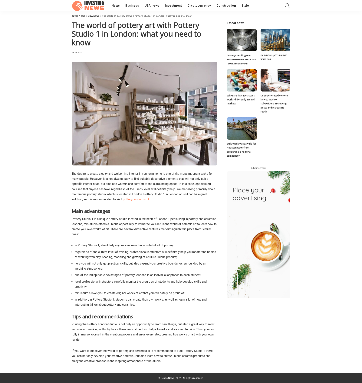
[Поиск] (287, 5)
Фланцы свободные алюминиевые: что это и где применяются (241, 59)
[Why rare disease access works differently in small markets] (242, 80)
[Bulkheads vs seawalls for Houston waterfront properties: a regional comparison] (242, 128)
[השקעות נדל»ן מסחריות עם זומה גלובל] (275, 40)
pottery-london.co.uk (136, 199)
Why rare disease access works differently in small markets (241, 99)
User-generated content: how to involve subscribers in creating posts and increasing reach (274, 103)
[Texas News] (89, 5)
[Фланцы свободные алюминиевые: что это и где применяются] (242, 40)
